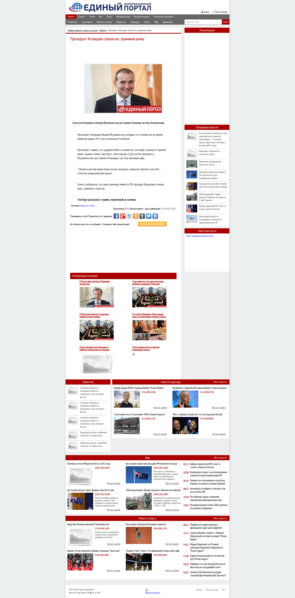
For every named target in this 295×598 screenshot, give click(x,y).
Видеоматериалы (142, 16)
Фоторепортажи (123, 16)
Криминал (168, 22)
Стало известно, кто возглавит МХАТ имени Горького (139, 414)
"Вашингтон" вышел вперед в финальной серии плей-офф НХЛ (206, 526)
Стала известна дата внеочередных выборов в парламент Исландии (148, 282)
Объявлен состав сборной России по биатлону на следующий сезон (207, 565)
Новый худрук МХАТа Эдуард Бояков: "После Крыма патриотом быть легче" (138, 387)
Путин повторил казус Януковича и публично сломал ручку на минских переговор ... (95, 348)
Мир (156, 22)
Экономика (87, 22)
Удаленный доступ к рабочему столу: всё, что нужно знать (93, 434)
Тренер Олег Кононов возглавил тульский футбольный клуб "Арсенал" (208, 573)
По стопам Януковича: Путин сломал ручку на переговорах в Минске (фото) (149, 315)
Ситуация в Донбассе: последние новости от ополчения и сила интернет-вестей (92, 392)
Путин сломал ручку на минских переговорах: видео (146, 348)
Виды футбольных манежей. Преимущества (88, 524)
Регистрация (221, 12)
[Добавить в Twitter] (148, 216)
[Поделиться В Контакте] (155, 216)
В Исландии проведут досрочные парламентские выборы (94, 315)
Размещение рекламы (163, 16)
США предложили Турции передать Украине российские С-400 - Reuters (212, 197)
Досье (109, 16)
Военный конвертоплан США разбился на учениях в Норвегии (209, 506)
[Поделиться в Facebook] (116, 216)
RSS (223, 589)
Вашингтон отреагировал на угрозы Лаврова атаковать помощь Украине (207, 482)
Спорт (147, 22)
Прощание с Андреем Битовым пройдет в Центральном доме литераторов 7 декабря (199, 387)
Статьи (92, 16)
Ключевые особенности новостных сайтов (209, 153)
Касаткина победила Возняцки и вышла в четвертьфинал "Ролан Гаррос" (146, 524)
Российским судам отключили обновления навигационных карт (206, 498)
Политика (72, 22)
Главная (71, 16)
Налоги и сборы (104, 22)
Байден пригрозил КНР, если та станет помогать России (212, 207)
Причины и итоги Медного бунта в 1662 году (88, 463)
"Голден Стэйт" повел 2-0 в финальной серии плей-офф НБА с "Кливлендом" (152, 550)
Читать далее (160, 407)
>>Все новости (220, 382)
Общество (121, 22)
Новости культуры (171, 382)
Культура (135, 22)
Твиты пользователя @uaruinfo (199, 235)
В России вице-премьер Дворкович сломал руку (95, 282)
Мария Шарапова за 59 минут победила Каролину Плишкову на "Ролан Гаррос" (206, 547)
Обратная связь (212, 589)
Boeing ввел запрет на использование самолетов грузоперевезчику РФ (210, 219)
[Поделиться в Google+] (122, 216)
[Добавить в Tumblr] (142, 216)
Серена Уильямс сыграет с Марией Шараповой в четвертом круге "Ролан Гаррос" (208, 536)
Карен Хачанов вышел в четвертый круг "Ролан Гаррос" (207, 557)
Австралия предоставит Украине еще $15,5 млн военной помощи (213, 185)
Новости (81, 16)
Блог (101, 16)
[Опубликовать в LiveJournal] (129, 216)
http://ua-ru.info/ (87, 205)
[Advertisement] (124, 51)
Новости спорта (147, 518)
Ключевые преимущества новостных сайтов (210, 163)
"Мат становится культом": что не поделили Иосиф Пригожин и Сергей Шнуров (197, 414)
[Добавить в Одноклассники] (135, 216)
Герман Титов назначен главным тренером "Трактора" (93, 550)
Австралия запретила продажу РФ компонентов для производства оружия (212, 175)
